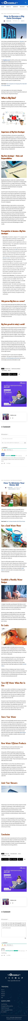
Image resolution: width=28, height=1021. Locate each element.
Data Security (4, 370)
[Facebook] (10, 417)
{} (16, 442)
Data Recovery (7, 368)
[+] (18, 442)
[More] (19, 374)
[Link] (15, 442)
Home (2, 13)
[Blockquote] (12, 442)
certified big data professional (12, 358)
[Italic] (4, 442)
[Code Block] (13, 442)
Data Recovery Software (16, 368)
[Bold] (2, 442)
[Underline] (5, 442)
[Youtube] (15, 978)
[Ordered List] (9, 442)
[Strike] (7, 442)
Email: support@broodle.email (14, 980)
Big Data (22, 41)
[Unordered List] (10, 442)
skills (16, 249)
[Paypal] (22, 978)
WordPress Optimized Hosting (16, 1018)
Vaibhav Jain (13, 415)
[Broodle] (9, 2)
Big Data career (6, 257)
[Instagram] (12, 417)
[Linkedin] (19, 978)
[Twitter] (9, 978)
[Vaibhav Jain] (4, 21)
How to (5, 13)
